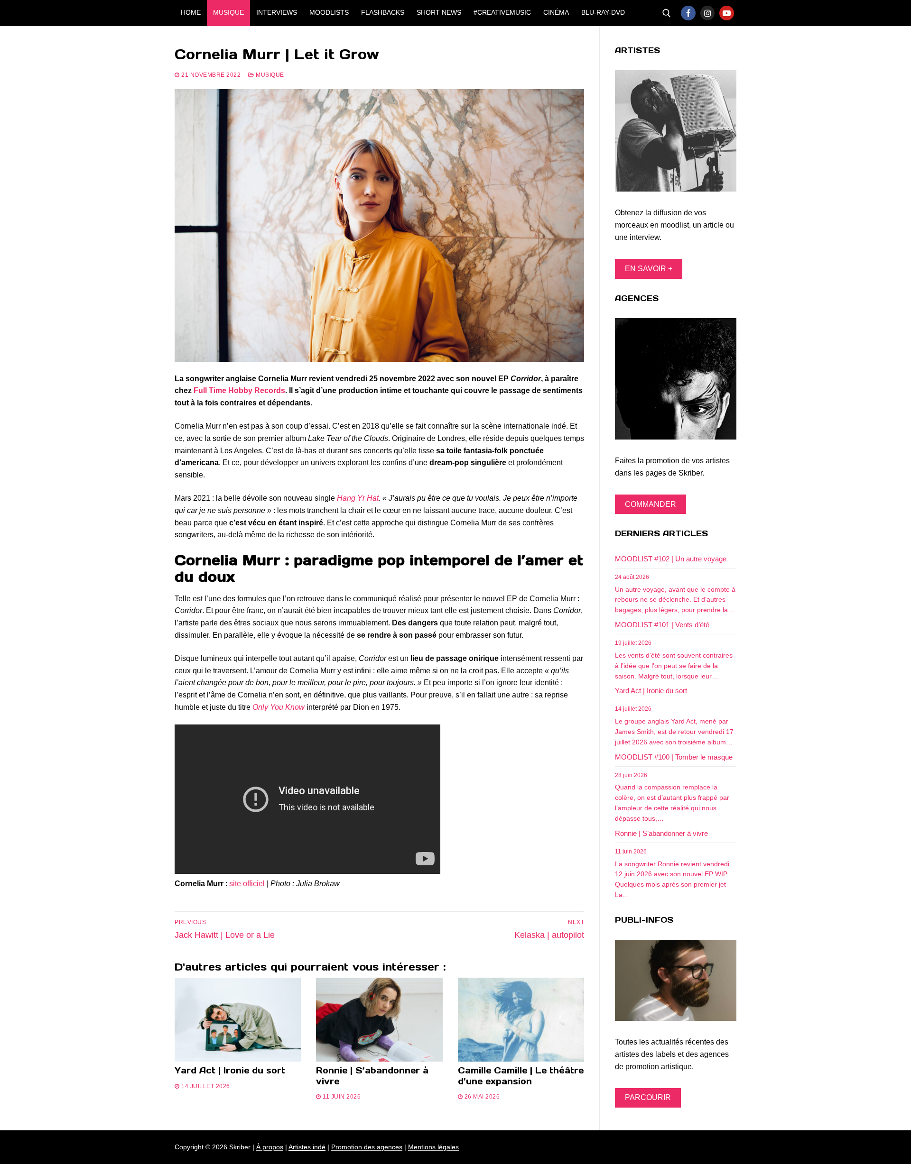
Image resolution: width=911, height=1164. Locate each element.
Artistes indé (306, 1147)
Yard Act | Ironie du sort (230, 1070)
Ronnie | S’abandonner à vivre (372, 1076)
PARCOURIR (648, 1097)
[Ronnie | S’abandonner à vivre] (379, 1020)
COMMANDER (650, 504)
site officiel (247, 884)
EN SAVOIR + (648, 269)
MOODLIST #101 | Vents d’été (662, 625)
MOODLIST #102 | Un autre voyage (670, 559)
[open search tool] (666, 13)
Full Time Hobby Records (239, 390)
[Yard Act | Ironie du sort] (238, 1020)
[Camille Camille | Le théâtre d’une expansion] (521, 1020)
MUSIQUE (269, 75)
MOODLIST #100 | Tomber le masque (674, 757)
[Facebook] (688, 13)
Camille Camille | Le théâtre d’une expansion (521, 1076)
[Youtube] (726, 13)
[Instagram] (707, 13)
